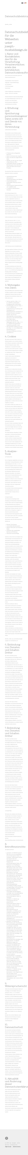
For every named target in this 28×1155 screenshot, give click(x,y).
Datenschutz (17, 1146)
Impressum (8, 1146)
